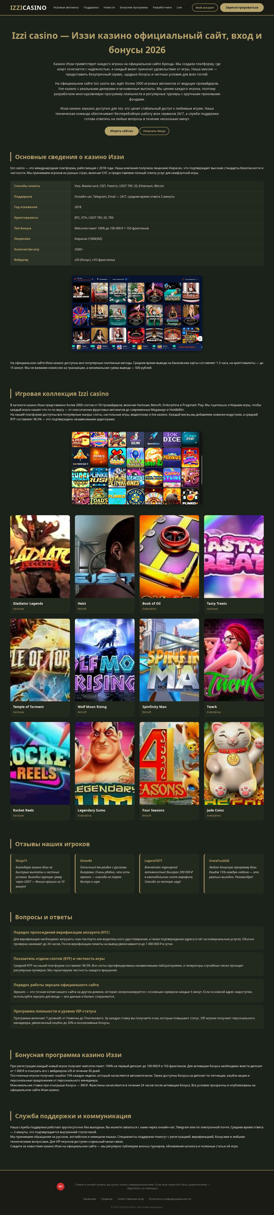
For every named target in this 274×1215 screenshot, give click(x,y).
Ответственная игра (130, 1199)
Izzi (28, 8)
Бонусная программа (134, 7)
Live (179, 7)
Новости (109, 7)
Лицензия (89, 1199)
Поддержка (91, 7)
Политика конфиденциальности (170, 1199)
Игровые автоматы (66, 7)
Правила (106, 1199)
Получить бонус (154, 131)
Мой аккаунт (205, 7)
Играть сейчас (121, 131)
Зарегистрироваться (242, 7)
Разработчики (162, 7)
